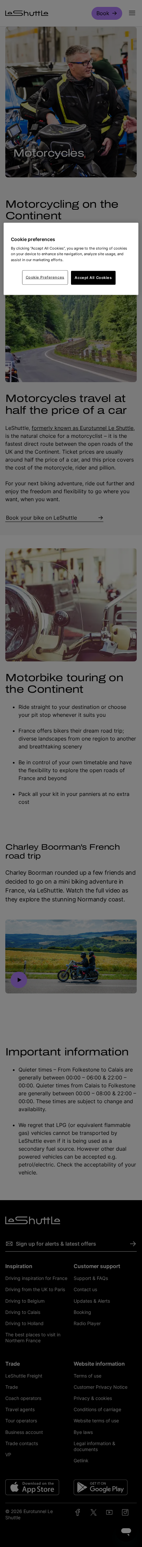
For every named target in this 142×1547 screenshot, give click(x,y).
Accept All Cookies (93, 277)
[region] (71, 259)
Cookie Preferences (45, 277)
